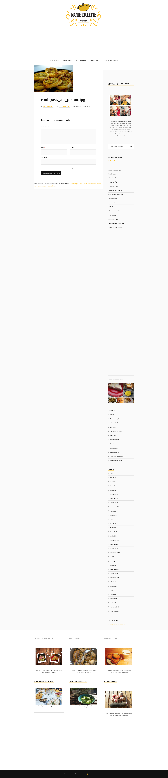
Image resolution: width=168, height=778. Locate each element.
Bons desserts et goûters (116, 223)
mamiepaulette (48, 106)
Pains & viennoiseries (115, 227)
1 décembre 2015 (64, 106)
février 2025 (113, 532)
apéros (112, 414)
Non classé (113, 427)
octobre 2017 (114, 548)
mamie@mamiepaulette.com (116, 624)
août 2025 (113, 511)
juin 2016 (112, 590)
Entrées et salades (114, 211)
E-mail (72, 148)
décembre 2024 (114, 540)
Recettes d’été (113, 182)
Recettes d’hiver (114, 186)
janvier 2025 (113, 536)
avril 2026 (113, 477)
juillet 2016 (113, 586)
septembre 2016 (115, 577)
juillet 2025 (113, 515)
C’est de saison (54, 60)
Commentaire (46, 127)
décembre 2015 (114, 607)
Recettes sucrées (81, 60)
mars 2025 (113, 527)
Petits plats (112, 215)
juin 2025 (112, 519)
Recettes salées (67, 60)
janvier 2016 (113, 603)
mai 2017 (112, 557)
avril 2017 (113, 561)
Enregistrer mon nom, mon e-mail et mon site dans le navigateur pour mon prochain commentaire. (67, 168)
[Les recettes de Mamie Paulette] (84, 26)
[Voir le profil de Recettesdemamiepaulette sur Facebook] (108, 160)
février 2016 (113, 598)
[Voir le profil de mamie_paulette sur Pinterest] (114, 160)
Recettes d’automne (115, 178)
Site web (44, 157)
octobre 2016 (114, 573)
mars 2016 (113, 594)
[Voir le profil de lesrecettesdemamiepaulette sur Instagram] (112, 160)
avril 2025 (113, 523)
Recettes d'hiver (114, 452)
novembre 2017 (114, 544)
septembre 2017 (115, 552)
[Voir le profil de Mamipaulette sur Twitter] (110, 160)
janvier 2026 (113, 490)
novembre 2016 (114, 569)
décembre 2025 (114, 494)
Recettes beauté (94, 60)
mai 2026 (112, 473)
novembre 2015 (114, 611)
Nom (43, 148)
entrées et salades (115, 423)
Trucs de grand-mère (116, 460)
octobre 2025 (114, 502)
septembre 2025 (115, 507)
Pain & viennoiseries (116, 431)
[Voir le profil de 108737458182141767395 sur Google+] (116, 160)
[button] (115, 390)
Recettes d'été (114, 448)
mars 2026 (113, 482)
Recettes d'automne (116, 444)
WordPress (82, 774)
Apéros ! (111, 206)
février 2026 (113, 486)
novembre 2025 (114, 498)
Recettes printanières (115, 190)
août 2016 (113, 582)
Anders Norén (100, 774)
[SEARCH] (131, 146)
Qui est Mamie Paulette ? (110, 60)
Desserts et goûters (115, 419)
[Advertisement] (84, 41)
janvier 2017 (113, 565)
